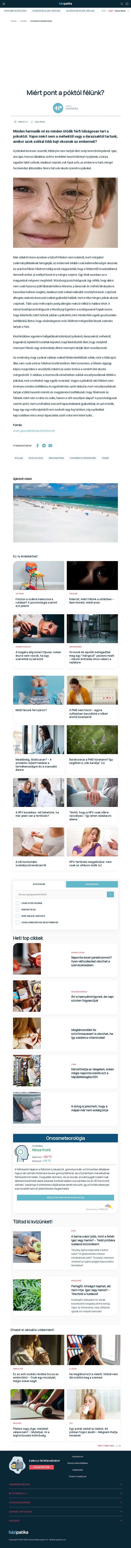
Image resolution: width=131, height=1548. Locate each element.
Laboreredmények (19, 1484)
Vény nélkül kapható (33, 916)
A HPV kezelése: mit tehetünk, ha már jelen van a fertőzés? (37, 814)
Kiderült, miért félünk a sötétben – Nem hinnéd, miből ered (91, 600)
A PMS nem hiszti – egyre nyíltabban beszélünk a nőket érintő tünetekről (88, 713)
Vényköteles (28, 910)
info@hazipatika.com (57, 1540)
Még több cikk (106, 1446)
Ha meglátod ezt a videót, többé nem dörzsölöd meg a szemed (93, 1375)
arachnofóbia (56, 458)
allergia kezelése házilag (80, 11)
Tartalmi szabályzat (77, 1476)
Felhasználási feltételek (77, 1463)
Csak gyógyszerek (31, 903)
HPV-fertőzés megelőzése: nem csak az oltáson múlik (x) (90, 863)
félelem (19, 458)
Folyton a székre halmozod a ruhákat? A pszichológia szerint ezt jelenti (36, 602)
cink (73, 1064)
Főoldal (14, 21)
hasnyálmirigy (79, 992)
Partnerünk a (92, 1209)
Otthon (19, 594)
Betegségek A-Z (18, 1493)
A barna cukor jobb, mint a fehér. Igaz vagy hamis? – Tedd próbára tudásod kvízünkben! (93, 1240)
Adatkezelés (77, 1470)
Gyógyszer (39, 884)
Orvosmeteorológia (15, 11)
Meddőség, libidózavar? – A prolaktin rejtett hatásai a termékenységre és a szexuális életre (36, 765)
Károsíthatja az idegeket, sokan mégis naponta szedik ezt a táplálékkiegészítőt (92, 1073)
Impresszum (77, 1456)
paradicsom (78, 953)
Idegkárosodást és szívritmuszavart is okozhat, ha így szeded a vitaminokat (92, 1033)
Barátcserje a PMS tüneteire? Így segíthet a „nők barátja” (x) (91, 761)
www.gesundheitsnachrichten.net (34, 430)
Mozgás (17, 1423)
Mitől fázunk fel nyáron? (31, 710)
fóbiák (105, 458)
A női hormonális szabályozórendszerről (31, 863)
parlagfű (76, 1281)
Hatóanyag (92, 884)
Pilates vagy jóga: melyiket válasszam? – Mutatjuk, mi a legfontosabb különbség (31, 1432)
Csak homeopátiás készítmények (39, 922)
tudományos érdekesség (83, 458)
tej (71, 1423)
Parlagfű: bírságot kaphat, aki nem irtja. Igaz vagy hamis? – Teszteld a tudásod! (91, 1290)
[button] (65, 1484)
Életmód (23, 21)
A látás (73, 1369)
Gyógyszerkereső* (20, 1502)
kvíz (73, 1231)
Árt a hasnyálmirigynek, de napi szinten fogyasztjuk (92, 998)
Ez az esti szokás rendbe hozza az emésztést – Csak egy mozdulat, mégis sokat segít (36, 1377)
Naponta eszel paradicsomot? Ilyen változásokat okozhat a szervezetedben (91, 961)
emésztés (18, 1369)
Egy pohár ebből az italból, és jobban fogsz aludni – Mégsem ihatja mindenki (93, 1432)
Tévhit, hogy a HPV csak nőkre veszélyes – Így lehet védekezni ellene (90, 816)
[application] (65, 512)
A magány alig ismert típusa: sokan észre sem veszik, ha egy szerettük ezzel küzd (38, 655)
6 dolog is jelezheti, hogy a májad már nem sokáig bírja (89, 1108)
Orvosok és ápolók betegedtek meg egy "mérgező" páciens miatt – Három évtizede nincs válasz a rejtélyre (91, 657)
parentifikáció (23, 647)
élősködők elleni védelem (46, 11)
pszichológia (36, 458)
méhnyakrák (75, 647)
